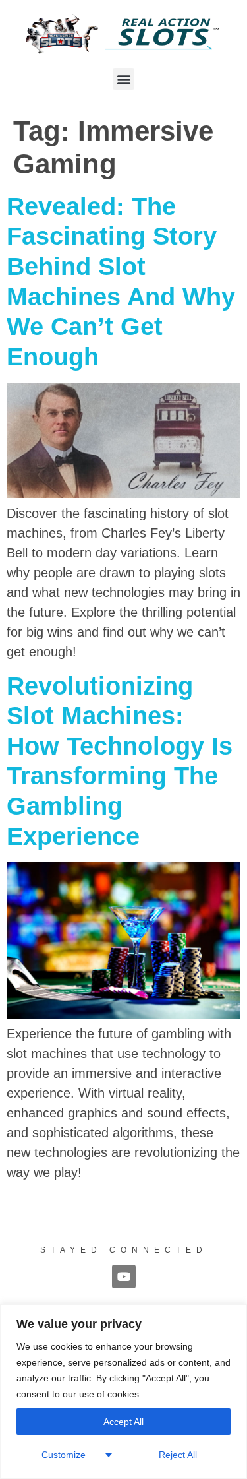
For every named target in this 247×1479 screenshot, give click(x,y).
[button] (123, 79)
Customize (63, 1454)
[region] (123, 1391)
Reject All (178, 1454)
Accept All (123, 1421)
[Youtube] (124, 1276)
